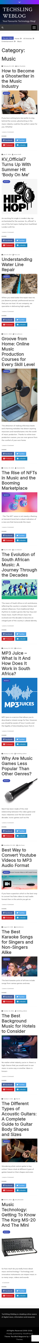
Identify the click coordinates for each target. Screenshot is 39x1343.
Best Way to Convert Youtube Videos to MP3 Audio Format (19, 857)
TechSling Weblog (17, 13)
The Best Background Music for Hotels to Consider (19, 1023)
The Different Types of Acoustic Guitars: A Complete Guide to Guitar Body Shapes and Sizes (19, 1119)
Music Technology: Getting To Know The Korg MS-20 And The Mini (19, 1215)
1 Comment (5, 1282)
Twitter (21, 140)
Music (6, 93)
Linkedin (22, 145)
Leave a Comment (8, 132)
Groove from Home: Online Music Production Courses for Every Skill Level (18, 351)
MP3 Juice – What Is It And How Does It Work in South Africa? (16, 663)
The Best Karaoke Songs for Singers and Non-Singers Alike (17, 942)
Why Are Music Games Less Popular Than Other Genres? (17, 766)
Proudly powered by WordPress (19, 1333)
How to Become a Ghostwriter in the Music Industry (18, 78)
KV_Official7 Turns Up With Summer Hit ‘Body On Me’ (16, 167)
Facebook (8, 140)
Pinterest (9, 145)
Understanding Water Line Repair (17, 264)
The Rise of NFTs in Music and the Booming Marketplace (19, 480)
